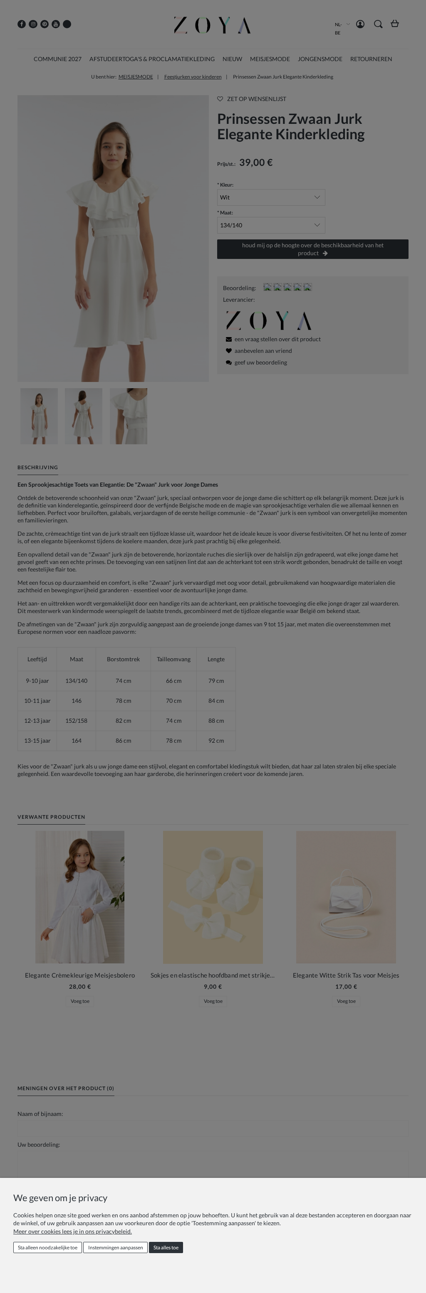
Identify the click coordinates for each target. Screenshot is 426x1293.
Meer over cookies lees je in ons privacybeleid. (72, 1231)
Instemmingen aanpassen (115, 1247)
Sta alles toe (166, 1247)
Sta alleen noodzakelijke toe (47, 1247)
